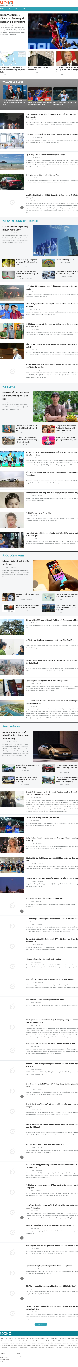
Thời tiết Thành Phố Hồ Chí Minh (18, 1343)
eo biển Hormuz (70, 1338)
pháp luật (62, 1338)
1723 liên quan (16, 233)
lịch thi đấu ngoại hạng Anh (8, 1345)
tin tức (68, 1340)
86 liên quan (37, 200)
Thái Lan (19, 1345)
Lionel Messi (72, 1345)
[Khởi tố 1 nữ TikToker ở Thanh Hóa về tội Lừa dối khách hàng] (12, 647)
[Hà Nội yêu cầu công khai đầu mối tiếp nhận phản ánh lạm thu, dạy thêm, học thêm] (12, 1313)
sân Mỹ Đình (59, 1347)
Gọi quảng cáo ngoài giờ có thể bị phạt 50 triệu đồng (47, 681)
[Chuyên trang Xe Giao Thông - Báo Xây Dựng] (28, 178)
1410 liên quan (37, 797)
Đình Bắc (65, 1343)
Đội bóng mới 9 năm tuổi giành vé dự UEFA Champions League (50, 1044)
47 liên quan (37, 515)
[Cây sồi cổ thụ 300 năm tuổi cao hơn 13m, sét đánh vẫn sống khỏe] (12, 627)
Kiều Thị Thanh (4, 1338)
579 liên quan (40, 863)
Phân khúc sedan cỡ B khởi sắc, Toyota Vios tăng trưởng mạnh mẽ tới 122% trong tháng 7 (67, 780)
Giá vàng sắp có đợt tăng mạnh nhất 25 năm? (44, 959)
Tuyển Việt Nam (27, 1345)
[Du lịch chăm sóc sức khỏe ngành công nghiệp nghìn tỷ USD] (48, 597)
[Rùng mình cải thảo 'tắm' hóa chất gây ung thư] (12, 905)
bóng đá (32, 1340)
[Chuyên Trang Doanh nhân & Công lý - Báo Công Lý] (4, 741)
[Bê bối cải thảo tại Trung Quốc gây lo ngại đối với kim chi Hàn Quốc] (8, 263)
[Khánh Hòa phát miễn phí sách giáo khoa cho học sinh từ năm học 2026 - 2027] (12, 1071)
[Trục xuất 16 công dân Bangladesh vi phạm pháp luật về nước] (12, 986)
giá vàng (48, 1340)
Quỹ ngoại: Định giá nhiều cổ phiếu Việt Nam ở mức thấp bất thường (27, 274)
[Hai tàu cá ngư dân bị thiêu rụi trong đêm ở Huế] (12, 1151)
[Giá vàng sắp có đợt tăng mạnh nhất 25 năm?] (12, 966)
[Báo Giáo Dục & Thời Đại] (29, 107)
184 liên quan (39, 1170)
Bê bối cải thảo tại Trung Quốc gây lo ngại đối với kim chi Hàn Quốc (26, 262)
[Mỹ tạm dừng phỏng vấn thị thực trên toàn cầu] (41, 58)
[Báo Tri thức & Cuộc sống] (28, 881)
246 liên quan (67, 262)
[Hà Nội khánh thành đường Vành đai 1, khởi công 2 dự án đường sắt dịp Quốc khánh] (12, 667)
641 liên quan (36, 157)
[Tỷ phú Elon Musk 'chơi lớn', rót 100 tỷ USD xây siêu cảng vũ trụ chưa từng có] (12, 1111)
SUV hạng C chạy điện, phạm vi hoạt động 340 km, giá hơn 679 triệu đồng (26, 780)
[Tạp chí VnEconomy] (57, 74)
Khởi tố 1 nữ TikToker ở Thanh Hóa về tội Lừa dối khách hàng (50, 640)
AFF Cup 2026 (4, 1343)
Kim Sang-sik (36, 1345)
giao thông (13, 1338)
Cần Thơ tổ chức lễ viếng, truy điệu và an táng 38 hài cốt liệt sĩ (50, 1286)
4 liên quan (38, 370)
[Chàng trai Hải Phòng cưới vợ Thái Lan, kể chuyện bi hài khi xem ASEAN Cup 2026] (48, 429)
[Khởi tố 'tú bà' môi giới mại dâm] (12, 520)
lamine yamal (53, 1345)
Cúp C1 (71, 1343)
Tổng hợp (19, 1356)
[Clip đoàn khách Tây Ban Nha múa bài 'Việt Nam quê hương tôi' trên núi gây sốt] (8, 440)
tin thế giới (45, 1345)
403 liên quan (38, 666)
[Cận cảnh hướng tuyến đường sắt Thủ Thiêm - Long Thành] (12, 1273)
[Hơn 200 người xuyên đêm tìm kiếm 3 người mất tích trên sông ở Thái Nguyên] (12, 121)
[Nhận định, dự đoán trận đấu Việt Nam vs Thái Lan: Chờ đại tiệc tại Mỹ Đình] (12, 311)
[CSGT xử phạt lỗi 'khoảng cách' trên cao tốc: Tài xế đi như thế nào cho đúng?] (12, 926)
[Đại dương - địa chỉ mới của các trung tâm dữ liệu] (12, 162)
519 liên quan (40, 107)
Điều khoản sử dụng (4, 1357)
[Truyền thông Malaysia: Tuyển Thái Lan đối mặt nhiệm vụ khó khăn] (40, 94)
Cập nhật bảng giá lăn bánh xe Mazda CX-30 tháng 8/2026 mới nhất (66, 768)
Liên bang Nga (13, 1347)
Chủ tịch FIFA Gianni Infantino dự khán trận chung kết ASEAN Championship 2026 (14, 102)
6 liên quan (38, 683)
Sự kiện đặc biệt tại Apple (65, 260)
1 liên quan (36, 291)
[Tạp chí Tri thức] (57, 262)
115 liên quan (37, 962)
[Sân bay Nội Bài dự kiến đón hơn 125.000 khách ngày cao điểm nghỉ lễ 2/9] (12, 865)
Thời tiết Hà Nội (42, 1343)
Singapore (41, 1347)
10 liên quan (36, 478)
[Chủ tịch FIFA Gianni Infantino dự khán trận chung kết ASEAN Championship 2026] (15, 92)
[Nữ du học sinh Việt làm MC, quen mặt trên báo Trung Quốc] (48, 440)
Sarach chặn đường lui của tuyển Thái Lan (42, 818)
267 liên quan (38, 1289)
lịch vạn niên (58, 1343)
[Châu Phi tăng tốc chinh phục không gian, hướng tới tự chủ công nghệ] (48, 608)
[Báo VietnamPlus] (4, 233)
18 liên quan (37, 119)
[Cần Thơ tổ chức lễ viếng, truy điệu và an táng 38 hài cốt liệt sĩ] (12, 1293)
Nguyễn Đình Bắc (68, 1347)
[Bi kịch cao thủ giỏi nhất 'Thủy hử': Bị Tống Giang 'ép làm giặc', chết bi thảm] (12, 1091)
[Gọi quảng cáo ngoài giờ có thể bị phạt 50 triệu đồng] (12, 687)
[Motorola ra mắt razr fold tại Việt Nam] (8, 597)
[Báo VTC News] (28, 137)
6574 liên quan (66, 107)
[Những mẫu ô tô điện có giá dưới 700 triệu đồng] (8, 768)
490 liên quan (34, 706)
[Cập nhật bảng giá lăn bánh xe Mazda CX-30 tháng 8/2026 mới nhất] (48, 768)
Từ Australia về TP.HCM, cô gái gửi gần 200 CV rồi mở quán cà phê (26, 428)
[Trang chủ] (6, 3)
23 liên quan (38, 643)
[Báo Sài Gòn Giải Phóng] (28, 706)
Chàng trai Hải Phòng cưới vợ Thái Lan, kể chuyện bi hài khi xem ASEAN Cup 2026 (66, 428)
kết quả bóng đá (33, 1347)
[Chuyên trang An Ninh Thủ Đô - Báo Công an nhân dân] (27, 516)
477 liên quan (39, 924)
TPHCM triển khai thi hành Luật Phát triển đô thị (45, 1000)
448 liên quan (40, 881)
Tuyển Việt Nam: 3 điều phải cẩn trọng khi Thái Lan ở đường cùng (12, 18)
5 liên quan (27, 267)
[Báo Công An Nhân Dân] (31, 72)
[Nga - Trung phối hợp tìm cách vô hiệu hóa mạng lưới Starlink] (12, 1232)
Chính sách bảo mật (4, 1359)
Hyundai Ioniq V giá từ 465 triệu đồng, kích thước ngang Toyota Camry (15, 735)
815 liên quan (37, 178)
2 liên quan (69, 276)
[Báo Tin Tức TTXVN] (1, 74)
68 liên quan (15, 107)
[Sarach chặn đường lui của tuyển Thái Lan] (12, 825)
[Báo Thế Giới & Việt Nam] (27, 309)
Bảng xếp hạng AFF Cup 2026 (25, 1338)
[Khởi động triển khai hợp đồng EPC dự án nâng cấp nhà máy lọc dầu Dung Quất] (12, 1192)
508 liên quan (38, 538)
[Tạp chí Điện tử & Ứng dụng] (18, 610)
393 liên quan (40, 944)
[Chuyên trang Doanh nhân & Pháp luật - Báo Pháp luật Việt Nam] (18, 599)
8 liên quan (26, 610)
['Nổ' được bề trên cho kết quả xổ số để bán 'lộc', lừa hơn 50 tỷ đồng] (12, 1253)
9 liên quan (36, 1130)
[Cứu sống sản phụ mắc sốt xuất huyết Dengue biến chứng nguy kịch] (12, 141)
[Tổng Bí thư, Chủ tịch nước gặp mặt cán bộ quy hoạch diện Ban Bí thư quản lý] (12, 351)
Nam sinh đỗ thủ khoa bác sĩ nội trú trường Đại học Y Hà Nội (15, 396)
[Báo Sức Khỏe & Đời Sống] (27, 901)
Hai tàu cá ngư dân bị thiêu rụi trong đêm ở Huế (45, 1145)
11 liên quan (66, 784)
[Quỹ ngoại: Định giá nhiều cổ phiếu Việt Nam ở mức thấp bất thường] (8, 275)
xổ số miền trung (63, 1345)
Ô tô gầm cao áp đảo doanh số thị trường (42, 175)
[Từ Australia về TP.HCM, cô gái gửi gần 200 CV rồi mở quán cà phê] (8, 429)
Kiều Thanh (55, 1338)
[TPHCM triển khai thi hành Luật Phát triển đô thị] (12, 1006)
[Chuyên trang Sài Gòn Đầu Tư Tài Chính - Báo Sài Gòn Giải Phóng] (58, 276)
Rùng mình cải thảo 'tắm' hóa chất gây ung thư (44, 899)
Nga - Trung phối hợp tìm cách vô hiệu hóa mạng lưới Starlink (50, 1225)
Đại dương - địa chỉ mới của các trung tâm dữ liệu (45, 155)
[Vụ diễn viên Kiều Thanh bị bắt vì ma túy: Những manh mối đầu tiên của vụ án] (12, 202)
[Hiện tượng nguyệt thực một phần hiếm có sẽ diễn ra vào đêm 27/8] (12, 885)
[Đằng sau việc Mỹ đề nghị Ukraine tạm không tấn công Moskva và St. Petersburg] (12, 479)
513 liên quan (38, 137)
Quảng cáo (2, 1361)
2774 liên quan (28, 278)
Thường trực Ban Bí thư (59, 1340)
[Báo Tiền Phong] (55, 107)
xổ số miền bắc (50, 1347)
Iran (16, 1340)
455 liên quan (11, 25)
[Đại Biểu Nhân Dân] (4, 107)
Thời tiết (3, 1340)
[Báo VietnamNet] (1, 25)
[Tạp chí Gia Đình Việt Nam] (28, 370)
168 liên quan (37, 1210)
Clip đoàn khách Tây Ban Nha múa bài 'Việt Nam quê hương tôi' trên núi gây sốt (26, 440)
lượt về (34, 1343)
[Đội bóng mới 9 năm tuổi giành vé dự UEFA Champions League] (12, 1050)
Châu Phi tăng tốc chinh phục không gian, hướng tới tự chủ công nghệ (66, 608)
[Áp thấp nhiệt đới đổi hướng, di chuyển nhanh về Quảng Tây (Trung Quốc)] (13, 58)
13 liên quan (39, 843)
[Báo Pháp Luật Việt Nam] (27, 643)
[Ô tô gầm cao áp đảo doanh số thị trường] (12, 182)
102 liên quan (38, 1069)
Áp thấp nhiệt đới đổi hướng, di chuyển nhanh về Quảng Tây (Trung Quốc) (12, 70)
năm (29, 1343)
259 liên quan (38, 1002)
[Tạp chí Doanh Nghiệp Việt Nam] (17, 784)
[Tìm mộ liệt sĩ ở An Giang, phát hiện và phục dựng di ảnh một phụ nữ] (12, 500)
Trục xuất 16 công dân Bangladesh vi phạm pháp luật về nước (50, 979)
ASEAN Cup (10, 1340)
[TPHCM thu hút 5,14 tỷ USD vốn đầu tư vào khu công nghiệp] (48, 275)
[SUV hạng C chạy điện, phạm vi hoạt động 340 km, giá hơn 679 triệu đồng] (8, 780)
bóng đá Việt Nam (23, 1340)
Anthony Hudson (23, 1347)
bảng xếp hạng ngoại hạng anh (42, 1338)
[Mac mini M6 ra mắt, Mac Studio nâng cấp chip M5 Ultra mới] (8, 608)
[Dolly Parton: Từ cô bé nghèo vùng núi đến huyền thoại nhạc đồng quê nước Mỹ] (12, 845)
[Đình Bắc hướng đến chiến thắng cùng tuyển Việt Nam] (65, 94)
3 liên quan (13, 567)
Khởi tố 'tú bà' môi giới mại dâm (38, 513)
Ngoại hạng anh (40, 1340)
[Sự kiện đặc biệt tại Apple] (48, 263)
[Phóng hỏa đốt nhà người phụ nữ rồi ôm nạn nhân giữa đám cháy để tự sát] (12, 293)
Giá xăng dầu (4, 1347)
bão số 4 (50, 1343)
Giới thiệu (2, 1356)
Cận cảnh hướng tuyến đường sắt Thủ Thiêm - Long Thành (49, 1266)
